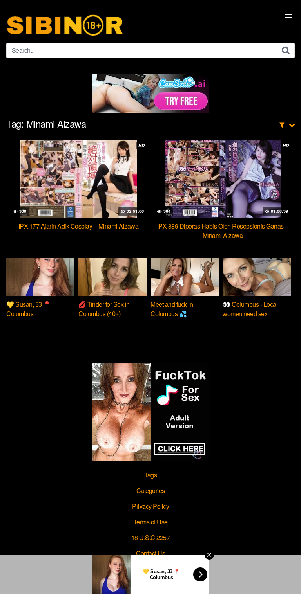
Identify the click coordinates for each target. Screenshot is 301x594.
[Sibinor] (65, 24)
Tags (150, 474)
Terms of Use (151, 521)
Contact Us (150, 553)
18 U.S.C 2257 (150, 537)
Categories (150, 490)
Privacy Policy (150, 506)
